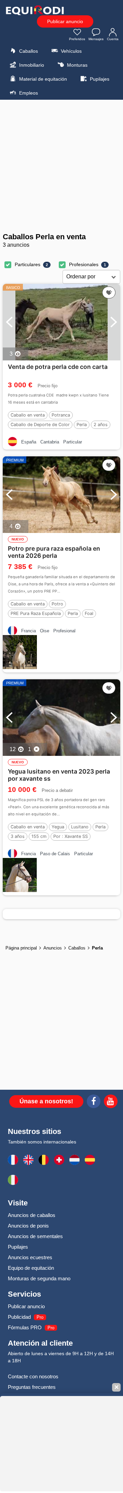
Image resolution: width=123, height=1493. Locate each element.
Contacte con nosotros (33, 1376)
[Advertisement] (61, 166)
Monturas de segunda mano (39, 1278)
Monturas (76, 65)
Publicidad (19, 1317)
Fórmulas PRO (25, 1327)
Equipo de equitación (31, 1268)
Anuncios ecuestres (30, 1257)
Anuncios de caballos (31, 1215)
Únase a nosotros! (46, 1101)
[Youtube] (111, 1102)
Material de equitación (42, 79)
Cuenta (113, 39)
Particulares (27, 264)
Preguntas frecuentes (32, 1387)
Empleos (28, 93)
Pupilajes (98, 79)
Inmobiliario (31, 65)
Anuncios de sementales (35, 1236)
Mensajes (96, 39)
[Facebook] (93, 1102)
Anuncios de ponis (28, 1226)
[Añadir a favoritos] (108, 293)
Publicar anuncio (65, 21)
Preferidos (77, 39)
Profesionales (83, 264)
